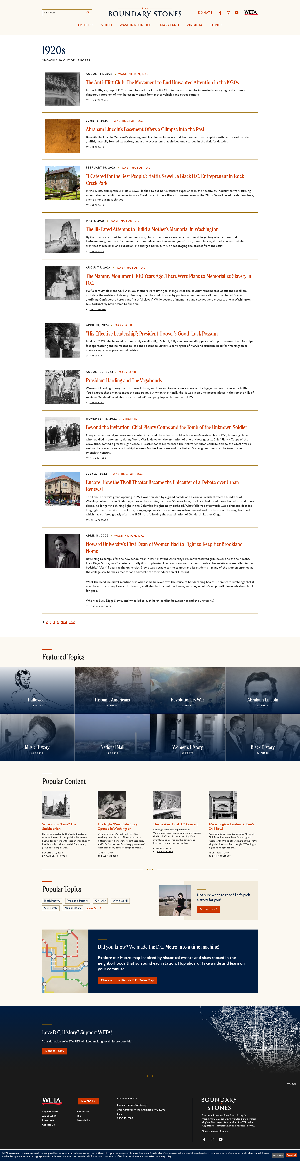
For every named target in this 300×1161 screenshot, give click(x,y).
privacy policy (165, 1156)
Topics (216, 25)
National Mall (112, 747)
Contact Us (48, 1125)
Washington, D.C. (136, 25)
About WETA (49, 1116)
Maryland (169, 25)
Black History (263, 747)
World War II (120, 901)
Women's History (187, 747)
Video (106, 25)
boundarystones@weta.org (132, 1105)
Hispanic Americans (112, 699)
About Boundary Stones (215, 1131)
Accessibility (83, 1120)
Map (119, 1114)
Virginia (194, 25)
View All (91, 908)
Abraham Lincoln (262, 699)
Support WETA (50, 1112)
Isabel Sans (97, 147)
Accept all (291, 1155)
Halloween (37, 699)
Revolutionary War (187, 699)
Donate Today (54, 1051)
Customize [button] (278, 1155)
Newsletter (83, 1112)
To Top (292, 1084)
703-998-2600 (125, 1118)
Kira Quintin (98, 310)
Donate (205, 12)
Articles (86, 25)
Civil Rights (51, 908)
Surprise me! (208, 909)
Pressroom (48, 1120)
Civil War (100, 901)
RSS (79, 1116)
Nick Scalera (165, 852)
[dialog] (150, 1155)
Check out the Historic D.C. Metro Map (127, 980)
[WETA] (251, 12)
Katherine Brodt (56, 856)
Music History (37, 747)
